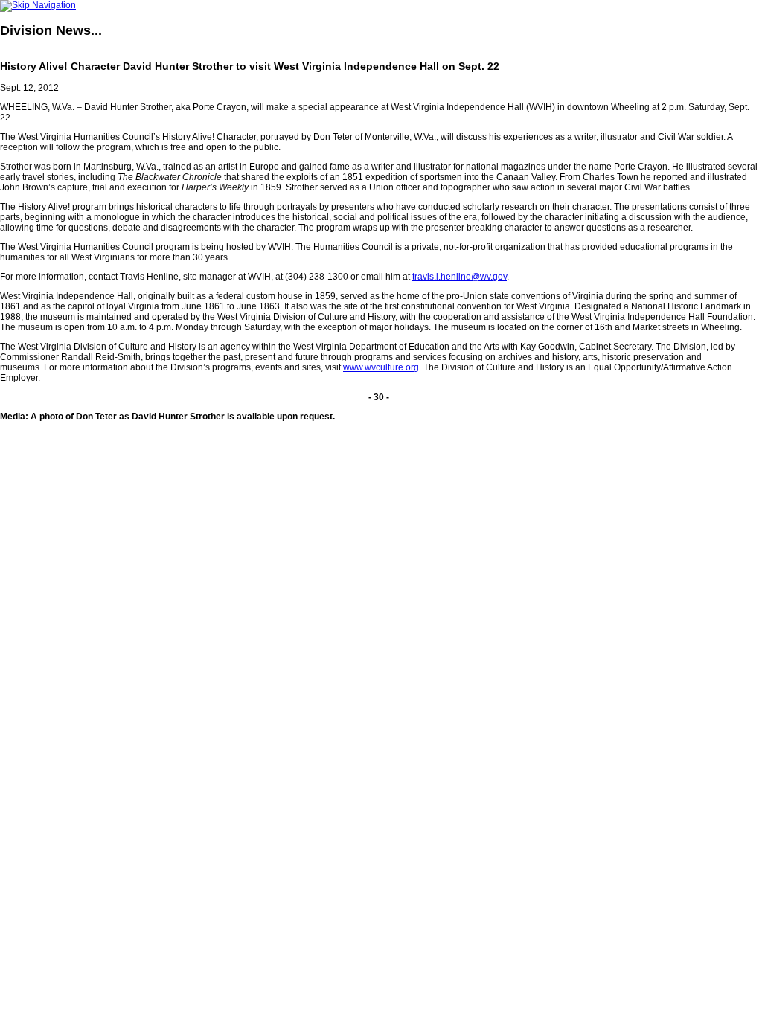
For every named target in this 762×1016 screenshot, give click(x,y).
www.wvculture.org (381, 367)
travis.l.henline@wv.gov (459, 276)
